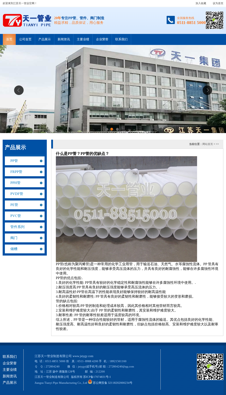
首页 (9, 39)
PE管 (14, 205)
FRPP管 (16, 172)
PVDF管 (16, 194)
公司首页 (25, 39)
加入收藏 (201, 3)
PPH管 (15, 183)
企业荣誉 (102, 39)
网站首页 (207, 144)
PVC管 (15, 216)
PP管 (14, 161)
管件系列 (17, 227)
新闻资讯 (64, 39)
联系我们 (121, 39)
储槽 (13, 249)
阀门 (13, 238)
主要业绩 (83, 39)
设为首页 (218, 3)
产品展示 (44, 39)
